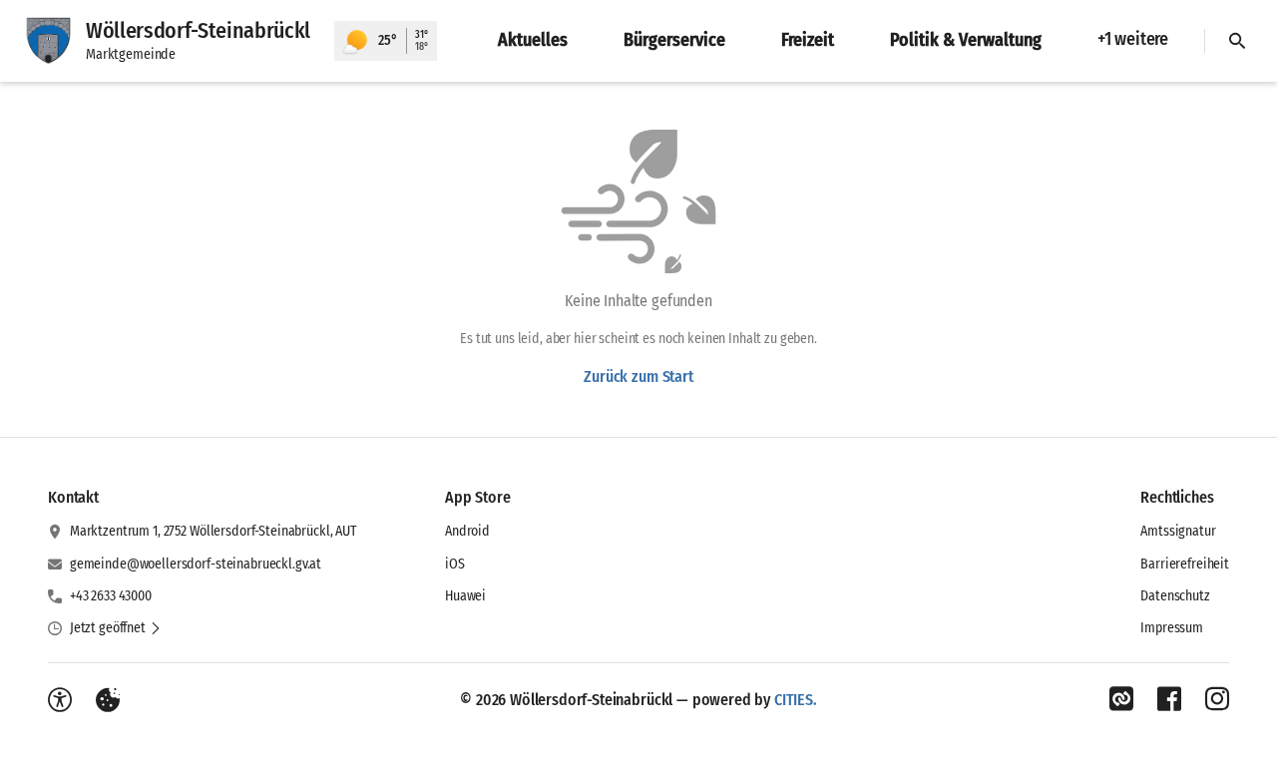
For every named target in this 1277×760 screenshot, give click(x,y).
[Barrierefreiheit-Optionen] (60, 700)
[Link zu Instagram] (1217, 699)
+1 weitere (1132, 39)
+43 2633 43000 (111, 595)
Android (467, 531)
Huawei (465, 595)
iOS (455, 564)
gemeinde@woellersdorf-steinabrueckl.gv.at (195, 564)
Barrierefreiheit (1184, 564)
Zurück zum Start (638, 376)
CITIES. (795, 699)
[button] (116, 628)
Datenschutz (1174, 595)
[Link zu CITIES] (1121, 699)
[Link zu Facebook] (1169, 699)
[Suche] (1237, 41)
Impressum (1171, 627)
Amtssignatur (1177, 531)
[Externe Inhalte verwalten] (108, 700)
